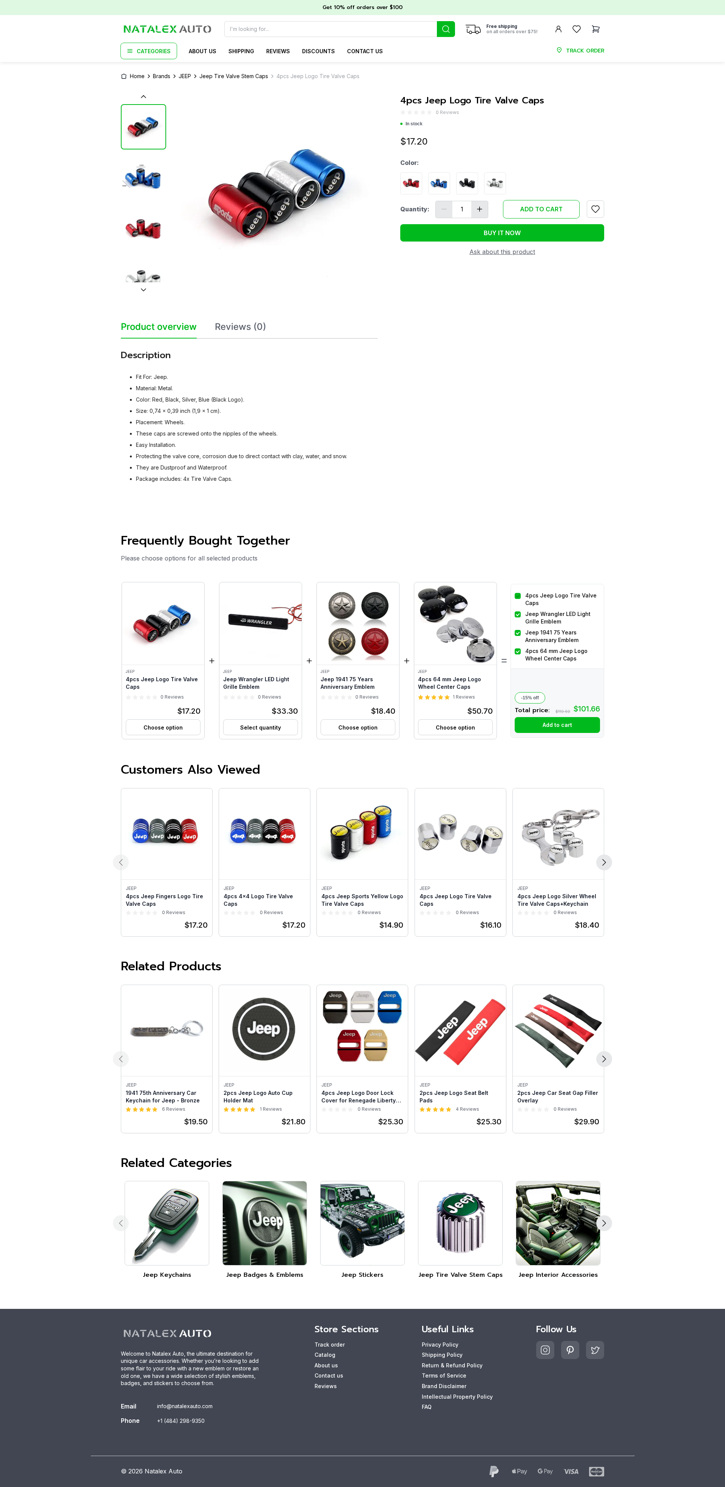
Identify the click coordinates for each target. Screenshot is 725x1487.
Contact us (365, 51)
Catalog (325, 1355)
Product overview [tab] (159, 327)
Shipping (241, 51)
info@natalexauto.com (185, 1406)
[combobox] (340, 29)
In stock (414, 123)
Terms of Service (444, 1375)
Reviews (278, 51)
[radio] (403, 112)
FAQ (427, 1407)
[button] (163, 660)
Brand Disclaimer (444, 1386)
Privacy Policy (440, 1344)
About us (202, 51)
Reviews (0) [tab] (240, 327)
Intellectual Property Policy (457, 1396)
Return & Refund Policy (452, 1365)
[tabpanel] (249, 413)
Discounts (318, 51)
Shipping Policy (442, 1355)
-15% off (530, 697)
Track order (330, 1344)
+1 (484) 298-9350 (181, 1421)
